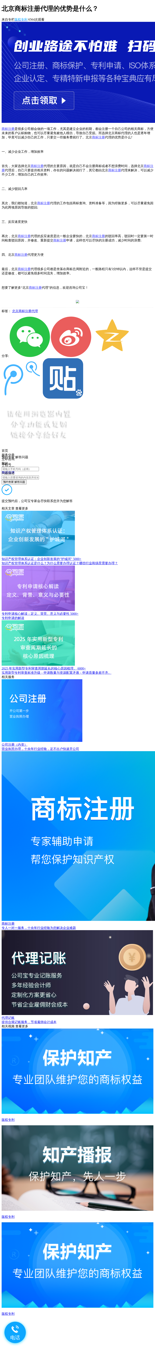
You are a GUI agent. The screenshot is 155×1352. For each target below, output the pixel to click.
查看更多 (21, 508)
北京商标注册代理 (25, 311)
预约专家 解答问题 (14, 481)
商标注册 (8, 129)
